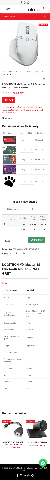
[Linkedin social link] (17, 253)
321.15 (43, 224)
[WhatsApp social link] (28, 2)
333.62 (43, 229)
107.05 (33, 224)
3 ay (23, 224)
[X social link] (14, 253)
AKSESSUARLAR (34, 72)
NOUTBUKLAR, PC (17, 72)
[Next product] (46, 78)
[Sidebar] (3, 147)
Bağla (7, 240)
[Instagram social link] (25, 2)
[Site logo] (36, 9)
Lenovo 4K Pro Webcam (37, 442)
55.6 (33, 229)
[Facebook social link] (21, 2)
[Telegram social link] (23, 253)
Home (4, 72)
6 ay (23, 229)
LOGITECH (6, 75)
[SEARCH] (45, 16)
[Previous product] (41, 78)
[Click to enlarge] (6, 62)
